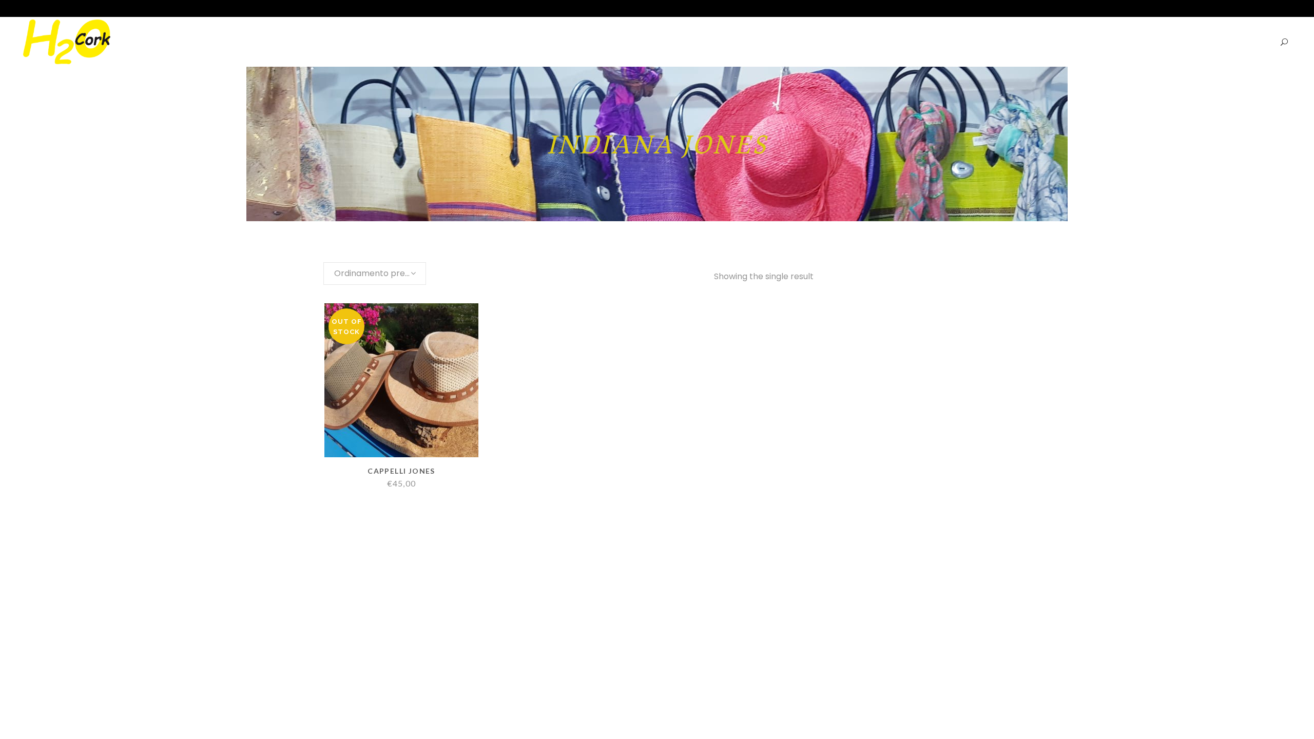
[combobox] (374, 273)
